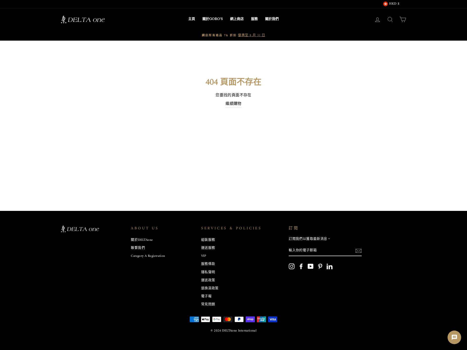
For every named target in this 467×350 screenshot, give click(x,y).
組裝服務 (208, 240)
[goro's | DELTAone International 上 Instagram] (292, 266)
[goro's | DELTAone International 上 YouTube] (311, 266)
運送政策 (208, 280)
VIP (203, 256)
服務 (254, 19)
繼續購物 (233, 104)
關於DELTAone (142, 240)
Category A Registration (148, 256)
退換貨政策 (210, 288)
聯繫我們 (138, 248)
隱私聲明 (208, 272)
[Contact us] (454, 337)
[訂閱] (358, 251)
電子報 (206, 296)
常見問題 (208, 304)
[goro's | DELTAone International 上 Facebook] (301, 266)
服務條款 (208, 264)
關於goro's (212, 19)
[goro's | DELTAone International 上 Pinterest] (320, 266)
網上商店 (237, 19)
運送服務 (208, 248)
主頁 (191, 19)
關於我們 (272, 19)
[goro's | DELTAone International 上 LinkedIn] (329, 266)
